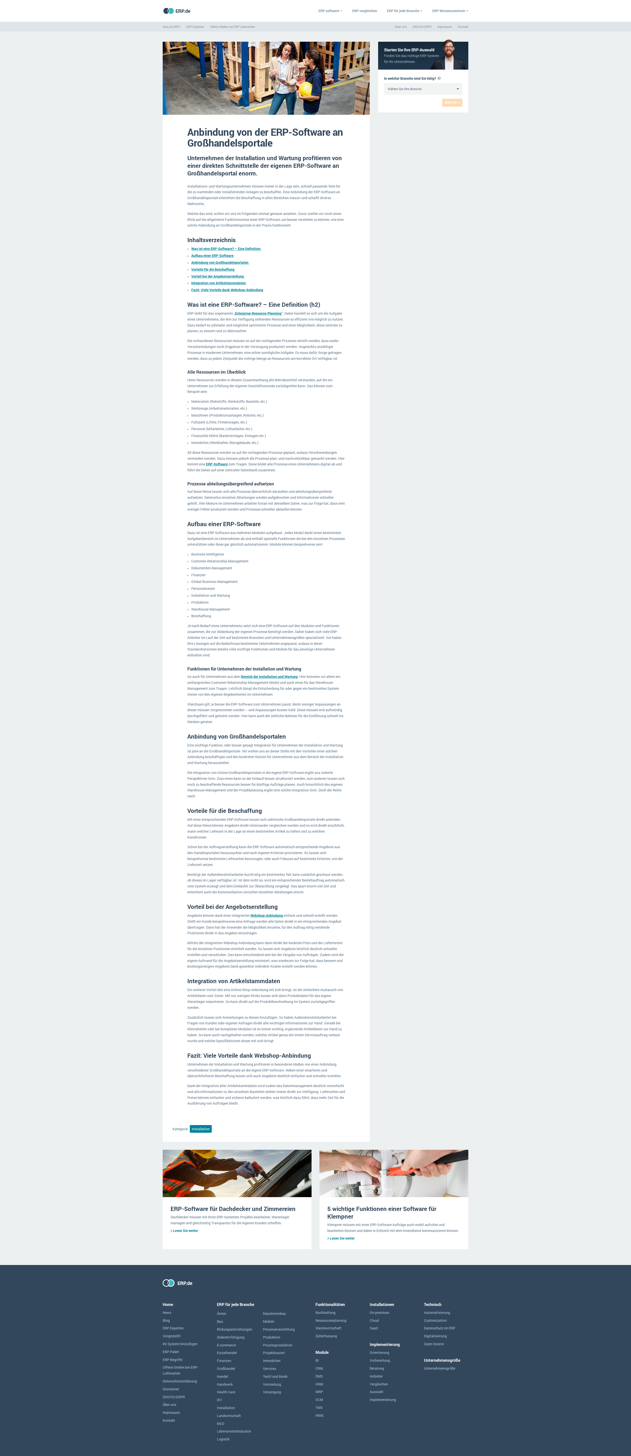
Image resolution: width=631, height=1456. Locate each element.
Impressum (444, 27)
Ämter (221, 1313)
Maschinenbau (274, 1313)
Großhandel (226, 1368)
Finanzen (224, 1360)
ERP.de (183, 11)
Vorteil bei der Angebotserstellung (218, 276)
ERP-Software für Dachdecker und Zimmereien (233, 1209)
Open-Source (434, 1343)
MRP (319, 1391)
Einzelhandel (227, 1352)
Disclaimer (171, 1389)
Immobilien (271, 1360)
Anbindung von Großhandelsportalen (220, 262)
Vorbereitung (380, 1360)
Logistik (223, 1439)
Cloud (374, 1320)
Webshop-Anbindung (266, 915)
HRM (319, 1384)
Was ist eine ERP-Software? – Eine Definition (226, 248)
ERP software (328, 10)
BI (317, 1360)
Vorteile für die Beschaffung (213, 269)
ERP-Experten (195, 27)
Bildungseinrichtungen (234, 1329)
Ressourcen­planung (331, 1320)
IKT (219, 1400)
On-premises (379, 1312)
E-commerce (226, 1345)
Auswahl (376, 1391)
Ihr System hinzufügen (180, 1343)
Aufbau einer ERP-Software (212, 255)
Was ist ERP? (171, 27)
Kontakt (463, 27)
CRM (319, 1368)
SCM (319, 1399)
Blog (166, 1320)
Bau (220, 1321)
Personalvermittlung (279, 1329)
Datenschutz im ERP (439, 1328)
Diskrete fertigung (231, 1337)
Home (168, 1304)
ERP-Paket (171, 1351)
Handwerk (225, 1384)
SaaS (374, 1328)
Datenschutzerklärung (180, 1381)
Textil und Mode (275, 1376)
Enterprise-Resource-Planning (258, 313)
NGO (220, 1423)
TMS (319, 1407)
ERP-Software (217, 464)
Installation (201, 1129)
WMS (320, 1415)
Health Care (226, 1392)
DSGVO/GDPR (422, 27)
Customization (435, 1320)
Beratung (377, 1368)
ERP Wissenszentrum (448, 10)
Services (269, 1368)
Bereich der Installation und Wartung (269, 676)
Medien (268, 1321)
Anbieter (376, 1376)
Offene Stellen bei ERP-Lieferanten (232, 27)
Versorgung (272, 1392)
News (167, 1312)
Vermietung (272, 1384)
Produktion (271, 1337)
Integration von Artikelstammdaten (218, 283)
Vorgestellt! (172, 1336)
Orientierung (379, 1352)
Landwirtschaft (229, 1415)
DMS (319, 1376)
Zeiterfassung (326, 1336)
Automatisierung (437, 1312)
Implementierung (383, 1399)
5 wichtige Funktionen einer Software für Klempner (381, 1212)
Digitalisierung (435, 1336)
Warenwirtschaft (328, 1328)
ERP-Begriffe (172, 1359)
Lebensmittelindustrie (234, 1431)
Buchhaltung (325, 1312)
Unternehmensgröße (439, 1368)
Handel (222, 1376)
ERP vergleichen (364, 10)
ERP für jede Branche (403, 10)
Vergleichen (379, 1384)
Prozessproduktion (277, 1345)
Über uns (401, 27)
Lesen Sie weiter (185, 1230)
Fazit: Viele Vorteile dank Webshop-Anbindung (227, 289)
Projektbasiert (274, 1352)
